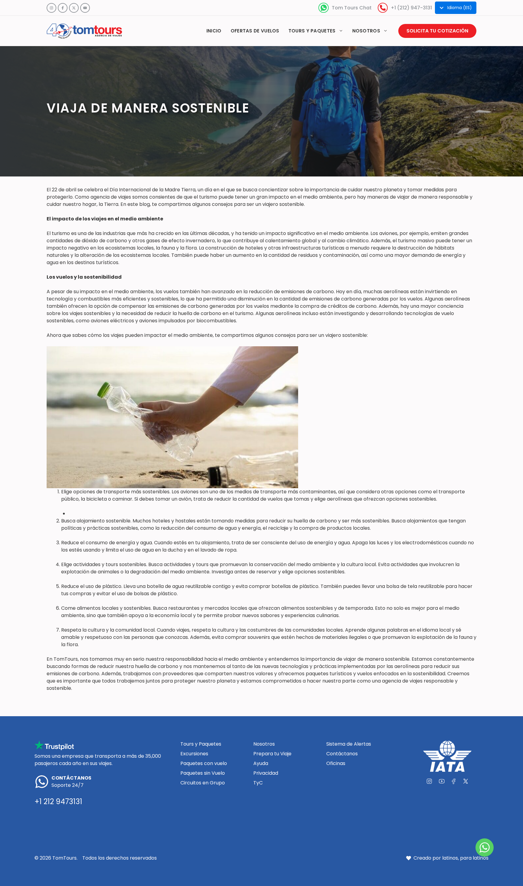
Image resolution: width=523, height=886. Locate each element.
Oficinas (335, 763)
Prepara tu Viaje (272, 753)
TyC (258, 782)
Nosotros (366, 31)
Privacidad (265, 773)
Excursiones (194, 753)
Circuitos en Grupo (202, 782)
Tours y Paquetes (200, 743)
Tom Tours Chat (352, 7)
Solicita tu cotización (437, 30)
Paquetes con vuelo (203, 763)
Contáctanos (342, 753)
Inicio (214, 31)
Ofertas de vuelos (255, 31)
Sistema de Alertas (348, 743)
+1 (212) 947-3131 (411, 7)
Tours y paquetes (312, 31)
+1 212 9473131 (58, 802)
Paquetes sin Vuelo (202, 773)
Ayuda (260, 763)
